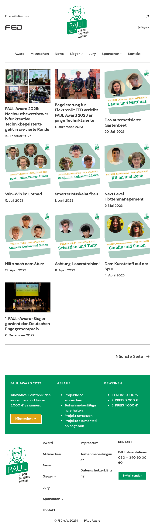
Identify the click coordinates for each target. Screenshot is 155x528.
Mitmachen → (25, 419)
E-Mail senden (132, 475)
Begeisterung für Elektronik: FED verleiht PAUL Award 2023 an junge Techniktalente (76, 112)
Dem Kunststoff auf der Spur (126, 266)
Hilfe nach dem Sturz (24, 263)
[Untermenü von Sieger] (82, 54)
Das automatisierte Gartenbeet (123, 122)
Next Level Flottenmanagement (124, 196)
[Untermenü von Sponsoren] (121, 54)
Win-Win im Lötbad (23, 194)
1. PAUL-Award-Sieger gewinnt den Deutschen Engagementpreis (27, 323)
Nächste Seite (133, 356)
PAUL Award (92, 521)
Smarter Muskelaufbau (76, 194)
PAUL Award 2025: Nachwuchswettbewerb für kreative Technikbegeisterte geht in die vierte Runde (27, 119)
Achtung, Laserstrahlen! (77, 263)
